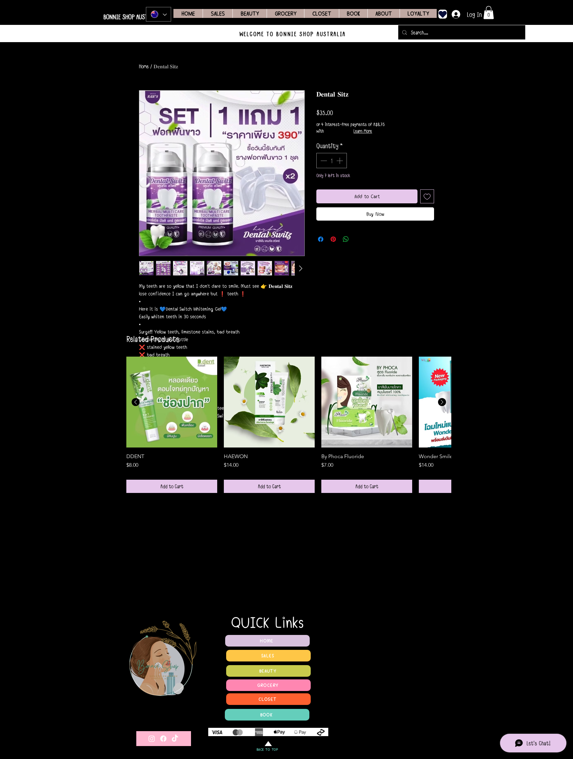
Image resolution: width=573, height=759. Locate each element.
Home (144, 66)
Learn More (362, 131)
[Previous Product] (136, 402)
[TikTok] (175, 738)
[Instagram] (152, 738)
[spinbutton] (332, 160)
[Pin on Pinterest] (333, 239)
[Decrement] (323, 160)
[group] (288, 425)
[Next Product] (442, 402)
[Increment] (340, 160)
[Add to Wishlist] (427, 196)
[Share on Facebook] (321, 239)
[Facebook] (163, 738)
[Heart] (442, 14)
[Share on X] (358, 239)
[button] (488, 12)
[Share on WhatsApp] (346, 239)
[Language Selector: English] (158, 14)
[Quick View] (171, 402)
